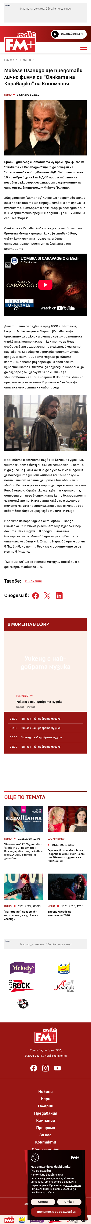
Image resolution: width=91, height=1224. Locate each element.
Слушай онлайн (72, 34)
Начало (9, 60)
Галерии (45, 1106)
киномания (33, 581)
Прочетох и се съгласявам (56, 1212)
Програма (45, 1127)
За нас (45, 1135)
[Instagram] (45, 1068)
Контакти (45, 1142)
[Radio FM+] (9, 1219)
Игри (45, 1098)
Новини (25, 60)
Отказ (69, 1202)
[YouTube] (57, 1068)
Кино (8, 94)
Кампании (45, 1120)
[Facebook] (33, 1068)
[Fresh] (22, 1219)
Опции (43, 1202)
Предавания (45, 1113)
